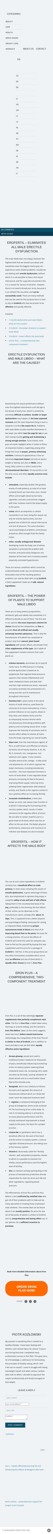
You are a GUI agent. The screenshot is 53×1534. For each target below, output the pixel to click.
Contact (41, 49)
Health (9, 32)
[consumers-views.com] (26, 6)
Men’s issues (12, 38)
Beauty (9, 22)
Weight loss (12, 43)
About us (28, 49)
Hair (8, 27)
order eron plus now (26, 1288)
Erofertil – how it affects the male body (26, 336)
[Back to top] (49, 1530)
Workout (10, 49)
